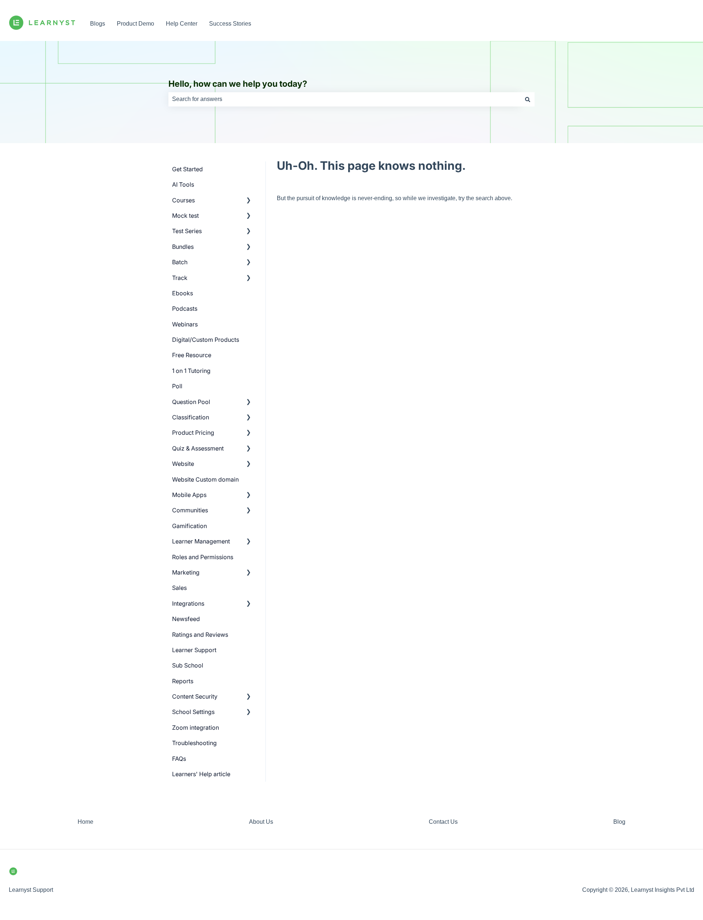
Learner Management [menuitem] (201, 541)
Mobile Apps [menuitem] (189, 494)
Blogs (97, 23)
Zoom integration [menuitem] (195, 727)
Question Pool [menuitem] (191, 401)
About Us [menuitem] (261, 822)
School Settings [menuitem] (193, 711)
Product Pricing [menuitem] (193, 432)
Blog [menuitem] (619, 822)
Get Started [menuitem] (187, 169)
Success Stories (230, 23)
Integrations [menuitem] (188, 603)
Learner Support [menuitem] (194, 650)
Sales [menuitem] (179, 587)
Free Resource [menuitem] (191, 355)
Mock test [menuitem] (185, 215)
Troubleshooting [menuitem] (194, 743)
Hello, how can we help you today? (237, 84)
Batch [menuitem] (179, 262)
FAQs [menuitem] (179, 758)
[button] (248, 200)
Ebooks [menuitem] (182, 293)
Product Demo (135, 23)
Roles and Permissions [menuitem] (202, 557)
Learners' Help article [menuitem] (201, 774)
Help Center (181, 23)
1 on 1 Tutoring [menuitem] (191, 370)
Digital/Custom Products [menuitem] (205, 339)
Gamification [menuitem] (189, 526)
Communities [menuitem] (190, 510)
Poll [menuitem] (177, 386)
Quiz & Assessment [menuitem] (198, 448)
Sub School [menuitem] (187, 665)
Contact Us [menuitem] (443, 822)
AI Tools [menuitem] (183, 184)
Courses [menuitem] (183, 200)
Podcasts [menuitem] (184, 308)
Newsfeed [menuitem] (186, 618)
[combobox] (344, 99)
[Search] (528, 99)
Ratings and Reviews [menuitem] (200, 634)
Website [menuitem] (183, 463)
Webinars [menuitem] (185, 324)
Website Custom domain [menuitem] (205, 479)
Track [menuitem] (179, 277)
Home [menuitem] (85, 822)
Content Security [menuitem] (194, 696)
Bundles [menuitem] (183, 246)
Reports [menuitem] (182, 681)
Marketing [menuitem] (186, 572)
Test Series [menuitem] (187, 231)
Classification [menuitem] (190, 417)
